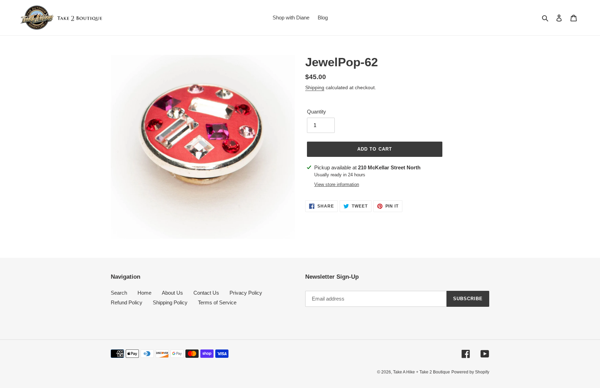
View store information (336, 184)
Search (119, 293)
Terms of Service (217, 302)
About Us (172, 293)
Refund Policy (126, 302)
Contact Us (206, 293)
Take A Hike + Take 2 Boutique (421, 372)
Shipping (314, 87)
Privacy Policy (246, 293)
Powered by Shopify (470, 372)
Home (144, 293)
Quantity (316, 112)
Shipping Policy (170, 302)
